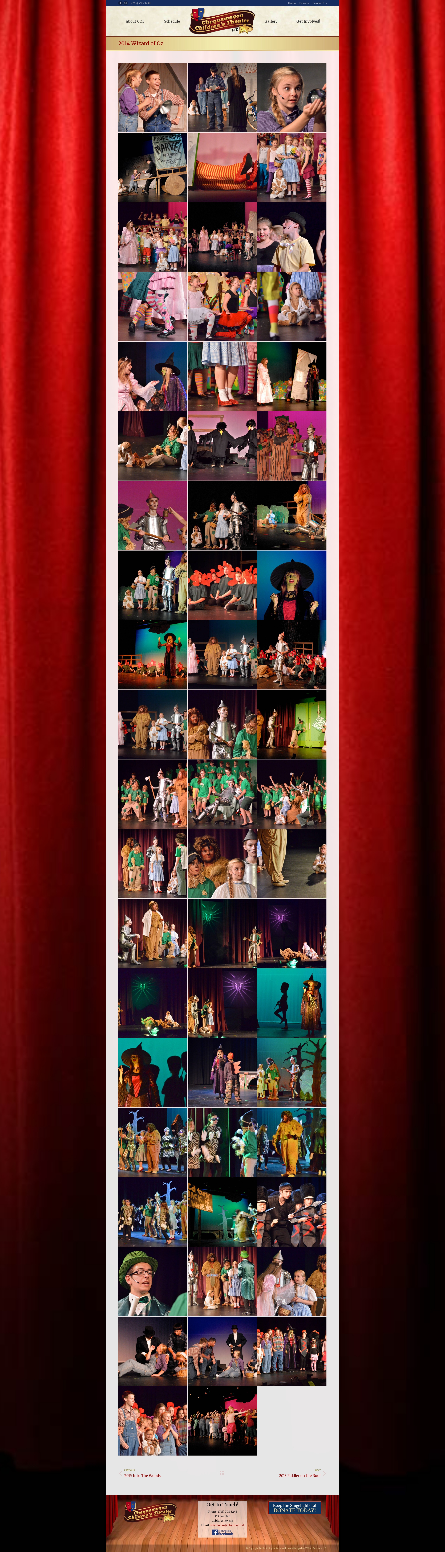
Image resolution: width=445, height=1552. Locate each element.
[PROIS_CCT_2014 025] (292, 237)
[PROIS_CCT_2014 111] (222, 1282)
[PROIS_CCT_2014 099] (222, 1212)
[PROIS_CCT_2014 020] (292, 167)
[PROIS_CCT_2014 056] (153, 585)
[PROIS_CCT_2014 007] (153, 98)
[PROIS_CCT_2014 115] (153, 1351)
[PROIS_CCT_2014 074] (222, 864)
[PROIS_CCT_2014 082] (222, 1003)
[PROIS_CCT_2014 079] (222, 933)
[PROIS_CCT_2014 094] (222, 1142)
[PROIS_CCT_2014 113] (292, 1282)
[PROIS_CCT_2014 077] (153, 933)
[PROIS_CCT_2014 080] (292, 933)
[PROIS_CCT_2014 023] (222, 237)
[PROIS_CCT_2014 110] (153, 1282)
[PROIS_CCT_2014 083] (292, 1003)
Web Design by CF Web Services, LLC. (307, 1548)
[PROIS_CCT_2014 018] (222, 167)
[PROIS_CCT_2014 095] (292, 1142)
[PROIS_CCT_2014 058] (292, 585)
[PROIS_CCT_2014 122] (153, 1421)
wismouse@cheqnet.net (227, 1525)
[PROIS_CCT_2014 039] (153, 446)
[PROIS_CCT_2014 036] (292, 376)
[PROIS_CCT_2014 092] (153, 1142)
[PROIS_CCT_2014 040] (222, 446)
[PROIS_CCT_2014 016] (153, 167)
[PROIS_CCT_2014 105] (292, 1212)
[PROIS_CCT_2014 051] (222, 516)
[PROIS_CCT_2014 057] (222, 585)
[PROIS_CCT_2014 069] (153, 794)
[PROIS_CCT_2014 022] (153, 237)
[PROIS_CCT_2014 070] (222, 794)
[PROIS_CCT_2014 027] (153, 307)
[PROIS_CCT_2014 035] (222, 376)
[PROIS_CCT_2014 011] (222, 98)
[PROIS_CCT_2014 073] (153, 864)
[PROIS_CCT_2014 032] (292, 307)
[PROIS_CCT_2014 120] (292, 1351)
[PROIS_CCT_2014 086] (222, 1073)
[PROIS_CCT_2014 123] (222, 1421)
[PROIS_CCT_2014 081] (153, 1003)
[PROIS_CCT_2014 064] (153, 724)
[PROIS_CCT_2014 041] (292, 446)
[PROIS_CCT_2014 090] (292, 1073)
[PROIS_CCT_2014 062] (222, 655)
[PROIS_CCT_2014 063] (292, 655)
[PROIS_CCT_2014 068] (292, 724)
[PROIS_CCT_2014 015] (292, 98)
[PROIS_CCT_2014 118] (222, 1351)
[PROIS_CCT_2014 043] (153, 516)
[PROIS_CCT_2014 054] (292, 516)
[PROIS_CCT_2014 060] (153, 655)
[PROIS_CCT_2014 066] (222, 724)
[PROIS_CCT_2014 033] (153, 376)
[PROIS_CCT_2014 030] (222, 307)
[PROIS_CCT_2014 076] (292, 864)
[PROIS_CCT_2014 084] (153, 1073)
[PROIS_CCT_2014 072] (292, 794)
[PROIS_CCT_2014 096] (153, 1212)
